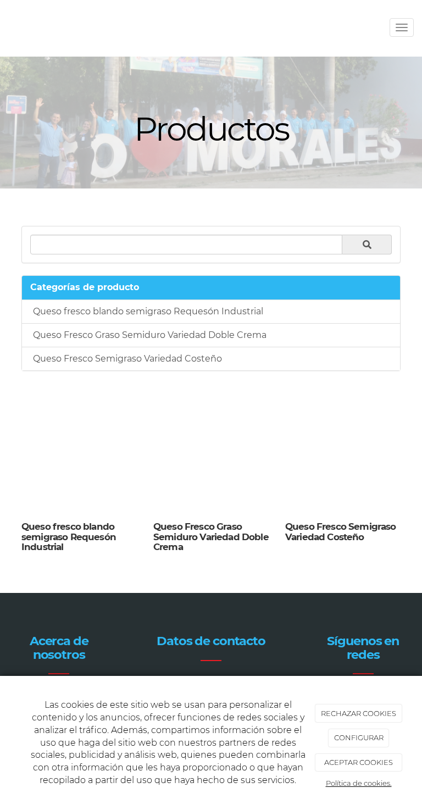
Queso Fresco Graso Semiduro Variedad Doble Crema (149, 335)
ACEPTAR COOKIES (358, 762)
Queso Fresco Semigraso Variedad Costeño (127, 358)
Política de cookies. (359, 783)
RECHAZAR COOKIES (358, 713)
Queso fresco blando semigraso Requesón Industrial (148, 311)
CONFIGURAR (359, 737)
